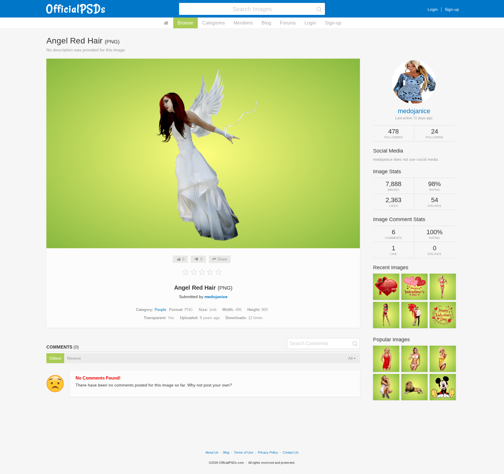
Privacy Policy (268, 452)
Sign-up (452, 9)
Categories (213, 22)
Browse (185, 22)
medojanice (216, 296)
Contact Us (291, 452)
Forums (288, 22)
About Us (211, 452)
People (160, 309)
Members (243, 22)
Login (433, 9)
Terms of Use (243, 452)
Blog (266, 22)
